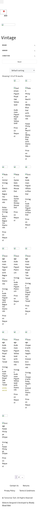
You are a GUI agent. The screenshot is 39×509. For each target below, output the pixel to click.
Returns (26, 485)
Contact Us (14, 485)
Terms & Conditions (27, 490)
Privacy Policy (9, 490)
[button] (2, 2)
